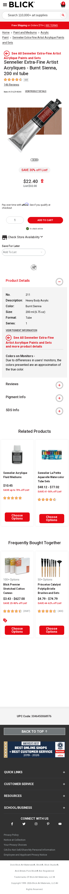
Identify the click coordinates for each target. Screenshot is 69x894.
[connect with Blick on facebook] (12, 826)
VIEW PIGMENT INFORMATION (21, 330)
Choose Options (17, 517)
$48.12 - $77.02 (48, 487)
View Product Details (35, 91)
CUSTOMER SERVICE (19, 784)
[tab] (34, 280)
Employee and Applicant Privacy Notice (25, 854)
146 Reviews (11, 84)
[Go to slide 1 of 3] (31, 159)
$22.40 (30, 181)
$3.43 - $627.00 (14, 599)
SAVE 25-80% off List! (15, 603)
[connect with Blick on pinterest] (48, 826)
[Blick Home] (22, 5)
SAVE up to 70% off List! (16, 490)
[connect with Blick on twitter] (24, 826)
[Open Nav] (5, 4)
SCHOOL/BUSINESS (18, 808)
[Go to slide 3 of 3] (37, 159)
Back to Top (33, 731)
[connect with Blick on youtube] (60, 826)
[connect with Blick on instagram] (36, 826)
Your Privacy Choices (15, 844)
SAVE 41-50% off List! (50, 491)
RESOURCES (13, 796)
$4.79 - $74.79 (48, 599)
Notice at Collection (14, 839)
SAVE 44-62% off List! (50, 603)
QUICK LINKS (13, 772)
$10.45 (8, 485)
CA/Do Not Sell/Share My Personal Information (29, 849)
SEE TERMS (52, 25)
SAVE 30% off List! (34, 170)
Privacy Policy (11, 834)
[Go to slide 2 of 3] (34, 159)
